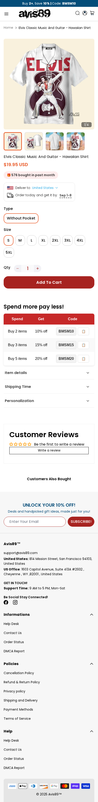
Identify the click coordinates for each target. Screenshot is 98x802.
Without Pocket (21, 218)
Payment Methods (18, 709)
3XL (67, 240)
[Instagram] (15, 602)
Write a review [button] (49, 450)
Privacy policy (14, 691)
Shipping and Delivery (21, 700)
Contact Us (13, 633)
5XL (9, 252)
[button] (17, 268)
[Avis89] (35, 14)
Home (8, 27)
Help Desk (11, 623)
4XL (80, 240)
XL (43, 240)
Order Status (14, 642)
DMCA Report (14, 651)
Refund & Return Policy (22, 682)
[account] (85, 13)
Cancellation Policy (19, 673)
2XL (55, 240)
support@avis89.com (21, 553)
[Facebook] (6, 602)
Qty (7, 267)
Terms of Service (17, 718)
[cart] (92, 14)
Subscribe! (81, 521)
